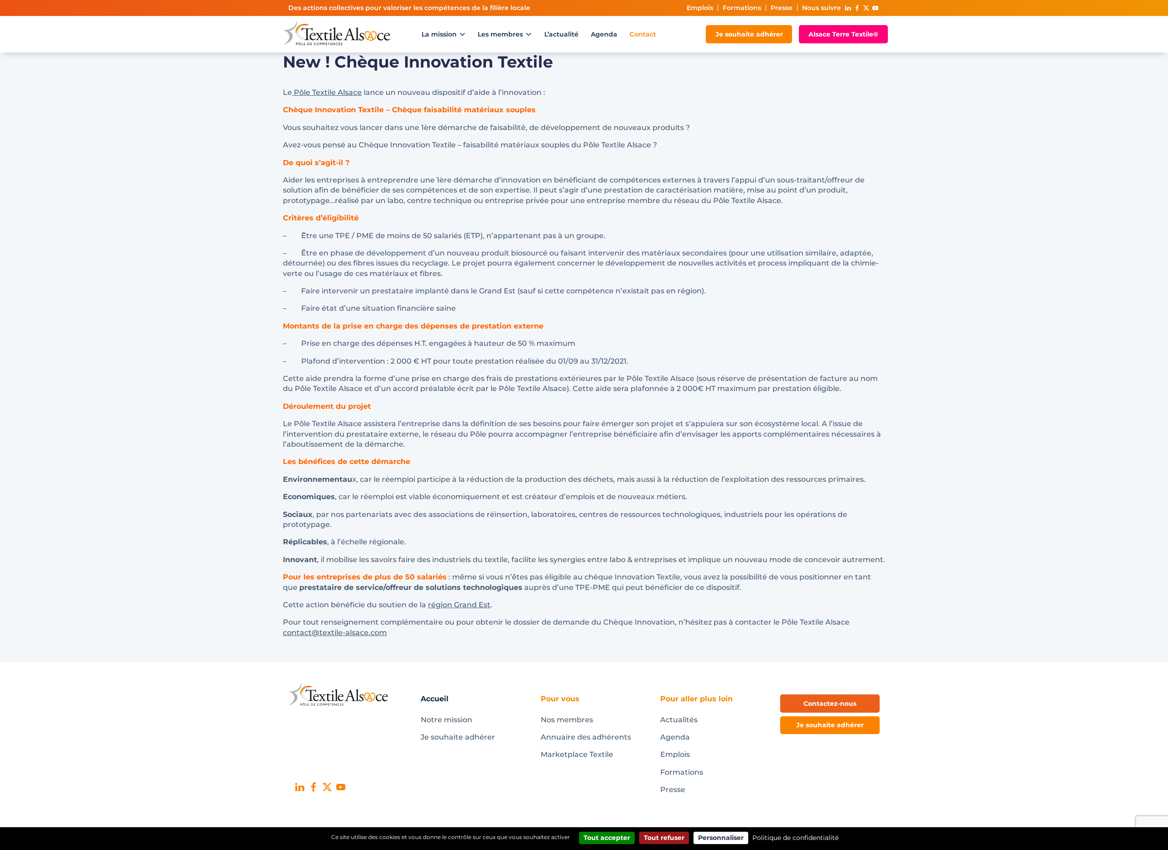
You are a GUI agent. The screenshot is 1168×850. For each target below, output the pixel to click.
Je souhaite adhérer (749, 34)
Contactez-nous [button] (829, 703)
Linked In (847, 8)
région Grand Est (459, 604)
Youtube (875, 8)
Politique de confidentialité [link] (795, 838)
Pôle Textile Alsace (327, 92)
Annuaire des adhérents (586, 737)
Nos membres (567, 719)
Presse (782, 8)
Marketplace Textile (577, 754)
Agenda (604, 34)
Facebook (856, 8)
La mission (439, 34)
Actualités (679, 719)
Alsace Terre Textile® (843, 34)
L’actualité (561, 34)
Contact (643, 34)
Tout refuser (664, 838)
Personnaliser (721, 838)
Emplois (700, 8)
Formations (742, 8)
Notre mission (446, 719)
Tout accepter (607, 838)
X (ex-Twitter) (866, 8)
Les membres (500, 34)
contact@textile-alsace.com (335, 632)
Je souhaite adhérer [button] (830, 725)
